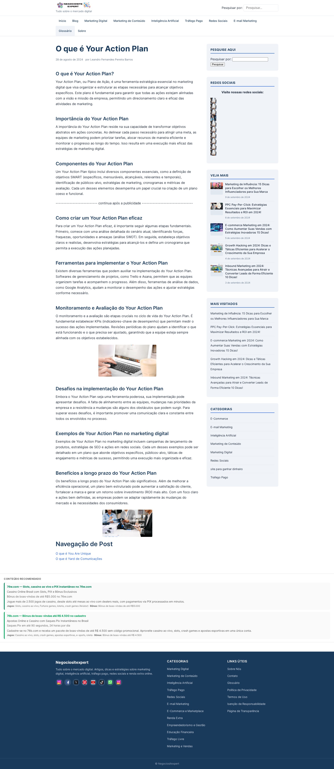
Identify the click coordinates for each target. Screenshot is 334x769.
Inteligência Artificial (165, 20)
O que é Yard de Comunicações (79, 559)
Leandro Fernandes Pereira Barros (111, 59)
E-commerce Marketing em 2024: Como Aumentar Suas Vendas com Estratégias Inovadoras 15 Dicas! (248, 228)
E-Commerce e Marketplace (185, 711)
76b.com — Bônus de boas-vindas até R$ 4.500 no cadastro (46, 615)
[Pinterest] (84, 682)
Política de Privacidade (241, 690)
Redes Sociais (218, 20)
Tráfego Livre (175, 739)
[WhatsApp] (110, 682)
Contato (232, 675)
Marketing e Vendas (180, 746)
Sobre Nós (234, 669)
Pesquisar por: (232, 8)
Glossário (65, 30)
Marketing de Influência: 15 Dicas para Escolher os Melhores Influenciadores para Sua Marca (247, 187)
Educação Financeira (180, 732)
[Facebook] (67, 682)
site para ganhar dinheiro (226, 469)
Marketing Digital (95, 20)
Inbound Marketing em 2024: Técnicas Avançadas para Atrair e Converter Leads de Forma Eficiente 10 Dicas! (239, 382)
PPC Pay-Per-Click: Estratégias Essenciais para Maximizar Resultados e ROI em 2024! (246, 208)
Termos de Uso (237, 697)
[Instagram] (59, 682)
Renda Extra (175, 718)
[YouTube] (93, 682)
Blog (75, 20)
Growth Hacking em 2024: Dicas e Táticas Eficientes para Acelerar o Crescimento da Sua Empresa (248, 249)
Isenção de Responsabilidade (246, 703)
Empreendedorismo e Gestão (186, 725)
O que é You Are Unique (73, 553)
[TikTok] (101, 682)
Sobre (82, 30)
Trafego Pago (219, 477)
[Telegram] (118, 682)
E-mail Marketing (245, 20)
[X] (76, 682)
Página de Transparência (243, 711)
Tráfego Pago (194, 20)
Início (62, 20)
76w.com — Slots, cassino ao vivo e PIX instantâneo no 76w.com (49, 586)
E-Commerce (219, 418)
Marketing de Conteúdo (129, 20)
